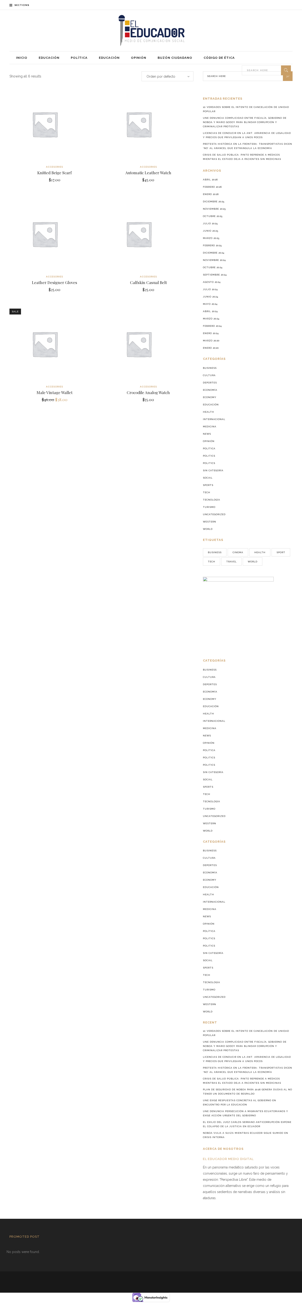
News (207, 434)
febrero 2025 (212, 245)
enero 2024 (211, 333)
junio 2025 (210, 230)
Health (208, 412)
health (259, 552)
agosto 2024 (212, 282)
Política (209, 448)
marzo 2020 (211, 340)
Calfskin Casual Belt (148, 282)
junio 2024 (210, 296)
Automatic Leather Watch (148, 172)
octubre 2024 (212, 267)
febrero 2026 (212, 187)
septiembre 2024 (215, 274)
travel (231, 561)
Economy (209, 397)
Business (210, 368)
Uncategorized (214, 514)
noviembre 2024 (214, 260)
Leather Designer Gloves (54, 282)
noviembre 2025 (214, 209)
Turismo (209, 507)
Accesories (54, 167)
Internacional (214, 419)
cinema (238, 552)
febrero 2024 (212, 326)
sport (281, 552)
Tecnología (211, 499)
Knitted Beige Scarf (54, 172)
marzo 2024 (211, 318)
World (208, 529)
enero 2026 (211, 194)
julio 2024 (210, 289)
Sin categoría (213, 470)
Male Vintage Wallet (54, 392)
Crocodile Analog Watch (148, 392)
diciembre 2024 (213, 252)
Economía (210, 390)
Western (209, 521)
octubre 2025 (212, 216)
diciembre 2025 (213, 201)
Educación (211, 404)
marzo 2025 (211, 238)
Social (208, 477)
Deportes (210, 382)
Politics (209, 455)
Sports (208, 485)
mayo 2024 (210, 304)
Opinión (208, 441)
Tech (206, 492)
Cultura (209, 375)
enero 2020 (211, 348)
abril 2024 (210, 311)
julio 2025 (210, 223)
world (252, 561)
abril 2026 (210, 179)
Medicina (209, 426)
